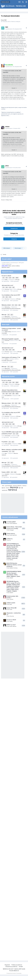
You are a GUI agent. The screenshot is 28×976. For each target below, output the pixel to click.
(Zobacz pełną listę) (6, 264)
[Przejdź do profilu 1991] (2, 28)
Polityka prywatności (17, 964)
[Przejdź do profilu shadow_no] (24, 358)
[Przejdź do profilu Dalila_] (4, 620)
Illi (10, 540)
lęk (22, 487)
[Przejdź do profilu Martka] (4, 544)
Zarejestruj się (14, 228)
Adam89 (7, 474)
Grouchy (7, 289)
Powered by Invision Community (14, 973)
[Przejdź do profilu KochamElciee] (24, 390)
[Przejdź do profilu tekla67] (4, 582)
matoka (6, 359)
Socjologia (4, 333)
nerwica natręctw (17, 485)
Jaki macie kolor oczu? (7, 285)
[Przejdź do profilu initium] (2, 127)
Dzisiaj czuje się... (11, 533)
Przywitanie (5, 441)
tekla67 (11, 592)
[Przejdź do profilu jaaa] (4, 603)
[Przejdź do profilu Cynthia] (24, 442)
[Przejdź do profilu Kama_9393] (24, 315)
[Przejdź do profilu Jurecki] (24, 286)
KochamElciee (8, 395)
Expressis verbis (6, 267)
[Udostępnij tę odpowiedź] (26, 27)
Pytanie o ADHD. (6, 472)
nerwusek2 (7, 435)
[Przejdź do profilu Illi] (4, 539)
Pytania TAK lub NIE (11, 608)
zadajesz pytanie (11, 602)
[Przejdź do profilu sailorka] (24, 329)
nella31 (11, 577)
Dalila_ (6, 279)
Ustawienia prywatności (11, 966)
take (6, 453)
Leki (18, 435)
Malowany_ (7, 307)
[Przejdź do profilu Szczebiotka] (2, 65)
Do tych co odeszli (6, 275)
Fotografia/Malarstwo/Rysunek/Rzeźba (11, 308)
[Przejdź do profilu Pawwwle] (24, 339)
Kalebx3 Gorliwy (14, 568)
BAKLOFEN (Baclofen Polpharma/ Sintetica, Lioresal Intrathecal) (14, 565)
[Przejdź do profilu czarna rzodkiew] (24, 472)
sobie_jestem (8, 443)
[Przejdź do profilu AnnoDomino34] (24, 432)
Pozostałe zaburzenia (7, 360)
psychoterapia (8, 485)
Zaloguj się (14, 239)
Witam (19, 443)
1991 (5, 20)
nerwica (12, 489)
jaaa (11, 604)
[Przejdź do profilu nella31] (4, 572)
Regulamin (7, 964)
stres (3, 485)
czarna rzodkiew (15, 265)
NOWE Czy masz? (11, 624)
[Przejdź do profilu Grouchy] (4, 613)
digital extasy (8, 331)
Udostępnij (7, 248)
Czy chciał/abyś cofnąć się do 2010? (11, 295)
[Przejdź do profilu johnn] (2, 166)
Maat (9, 265)
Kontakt (21, 966)
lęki (20, 487)
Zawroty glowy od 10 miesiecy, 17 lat (11, 357)
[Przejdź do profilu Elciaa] (24, 305)
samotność (4, 490)
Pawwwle (7, 340)
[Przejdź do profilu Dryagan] (4, 527)
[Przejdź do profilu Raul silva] (24, 295)
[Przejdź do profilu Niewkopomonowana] (24, 276)
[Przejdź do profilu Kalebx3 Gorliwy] (4, 564)
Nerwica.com (21, 6)
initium (7, 126)
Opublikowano (13, 29)
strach (7, 487)
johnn (7, 165)
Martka (11, 559)
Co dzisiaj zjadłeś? (11, 521)
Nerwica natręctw (16, 21)
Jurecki (11, 599)
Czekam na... (10, 538)
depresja (14, 487)
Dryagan (12, 530)
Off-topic (17, 279)
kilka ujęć (4, 314)
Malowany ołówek (6, 305)
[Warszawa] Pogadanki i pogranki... (10, 339)
